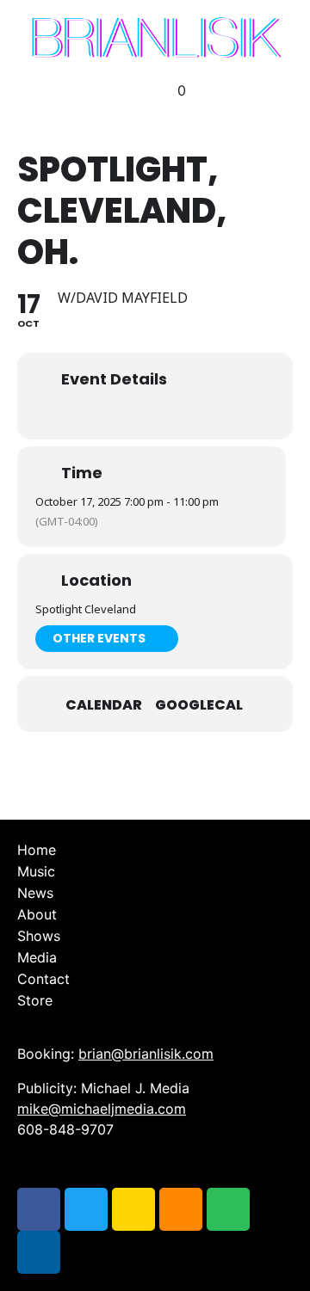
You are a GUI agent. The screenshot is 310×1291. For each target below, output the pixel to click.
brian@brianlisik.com (146, 1053)
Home (36, 849)
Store (35, 1000)
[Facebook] (38, 1209)
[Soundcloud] (180, 1209)
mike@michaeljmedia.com (101, 1108)
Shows (38, 935)
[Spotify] (228, 1209)
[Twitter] (86, 1209)
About (37, 914)
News (35, 892)
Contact (43, 978)
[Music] (38, 1252)
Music (36, 871)
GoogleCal (199, 705)
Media (37, 957)
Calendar (103, 705)
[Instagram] (133, 1209)
